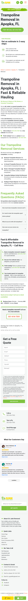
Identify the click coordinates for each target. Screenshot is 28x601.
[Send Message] (4, 428)
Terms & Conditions (15, 595)
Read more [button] (5, 457)
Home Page (4, 534)
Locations (7, 70)
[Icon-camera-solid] (21, 2)
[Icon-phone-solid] (17, 2)
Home (2, 70)
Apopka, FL (14, 70)
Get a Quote (4, 538)
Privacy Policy (12, 396)
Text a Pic (10, 420)
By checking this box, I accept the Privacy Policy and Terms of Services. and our (13, 396)
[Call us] (4, 414)
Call (8, 598)
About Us (3, 542)
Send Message (11, 427)
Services (3, 536)
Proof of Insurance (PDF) (7, 540)
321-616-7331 (16, 131)
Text (21, 598)
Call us (9, 413)
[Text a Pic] (4, 421)
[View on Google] (3, 446)
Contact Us (4, 544)
